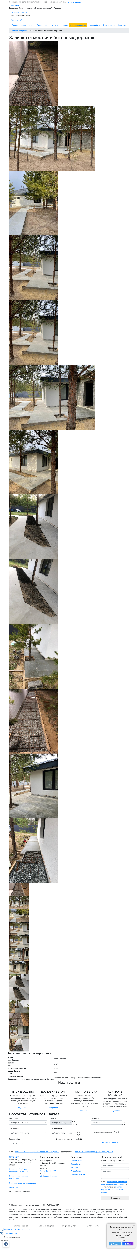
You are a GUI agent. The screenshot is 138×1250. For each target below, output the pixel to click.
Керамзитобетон (78, 1174)
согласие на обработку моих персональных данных (37, 1152)
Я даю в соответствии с (61, 1152)
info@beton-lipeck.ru (48, 1176)
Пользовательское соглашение (22, 1183)
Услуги (55, 25)
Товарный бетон (78, 1160)
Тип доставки (56, 1129)
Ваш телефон (14, 1139)
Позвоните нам (10, 1233)
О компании (26, 25)
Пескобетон (76, 1164)
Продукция (42, 25)
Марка (53, 1118)
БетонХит (15, 5)
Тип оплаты (14, 1129)
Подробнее (22, 1108)
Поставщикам (109, 25)
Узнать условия (74, 2)
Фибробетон (76, 1171)
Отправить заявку (110, 1142)
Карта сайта (14, 1187)
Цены (65, 25)
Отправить (115, 1198)
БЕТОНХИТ (14, 1157)
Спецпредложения (78, 25)
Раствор (74, 1167)
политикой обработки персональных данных (94, 1152)
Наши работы (94, 25)
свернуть (4, 1240)
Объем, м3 (95, 1118)
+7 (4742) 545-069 (19, 12)
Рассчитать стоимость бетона (17, 1229)
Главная (15, 25)
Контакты (122, 25)
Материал (13, 1118)
